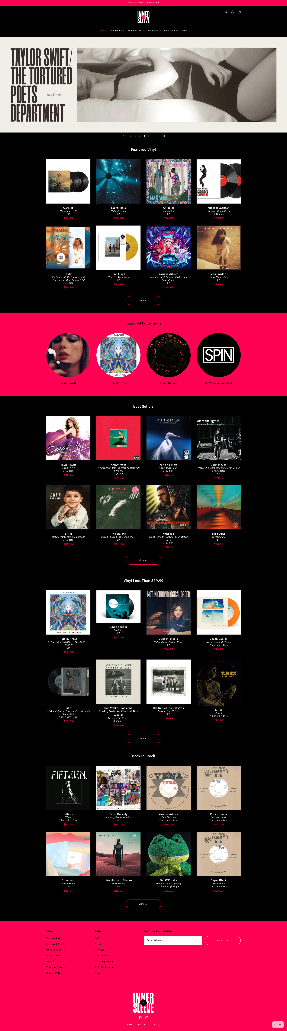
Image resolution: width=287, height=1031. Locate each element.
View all (143, 300)
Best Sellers (53, 949)
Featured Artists (56, 943)
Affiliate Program (105, 967)
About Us (100, 943)
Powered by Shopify (152, 1025)
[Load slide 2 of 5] (135, 136)
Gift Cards (101, 955)
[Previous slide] (123, 136)
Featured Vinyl (54, 938)
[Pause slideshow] (163, 136)
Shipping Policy (104, 961)
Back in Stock (54, 955)
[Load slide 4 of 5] (144, 136)
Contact (99, 949)
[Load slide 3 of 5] (140, 136)
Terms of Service (56, 967)
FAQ (97, 938)
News (98, 972)
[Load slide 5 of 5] (148, 136)
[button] (226, 12)
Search (50, 961)
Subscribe (223, 940)
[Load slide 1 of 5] (131, 136)
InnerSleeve (139, 1025)
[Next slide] (156, 136)
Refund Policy (54, 972)
